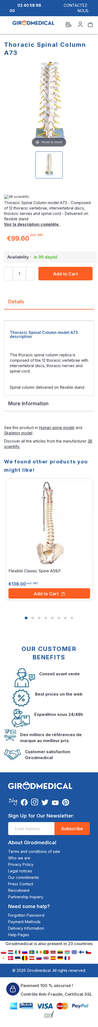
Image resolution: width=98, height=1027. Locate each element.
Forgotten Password (26, 915)
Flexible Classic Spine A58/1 (34, 570)
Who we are (19, 858)
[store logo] (33, 25)
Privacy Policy (20, 864)
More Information (28, 403)
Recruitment (18, 890)
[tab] (49, 304)
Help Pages (18, 934)
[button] (26, 618)
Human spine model (56, 427)
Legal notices (20, 871)
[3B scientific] (49, 197)
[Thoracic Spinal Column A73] (49, 164)
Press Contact (20, 884)
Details (16, 301)
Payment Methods (24, 921)
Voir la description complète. (32, 224)
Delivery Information (26, 928)
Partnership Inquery (25, 897)
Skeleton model (18, 433)
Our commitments (23, 877)
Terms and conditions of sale (34, 851)
